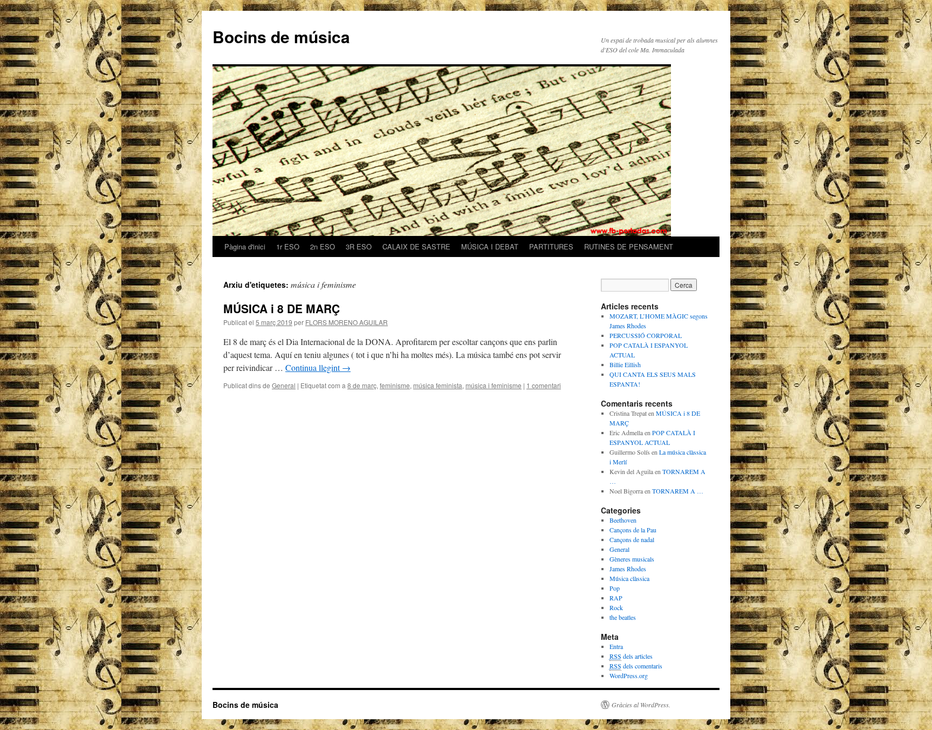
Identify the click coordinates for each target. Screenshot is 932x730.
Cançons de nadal (631, 539)
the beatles (622, 617)
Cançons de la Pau (632, 529)
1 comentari (543, 385)
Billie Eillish (625, 364)
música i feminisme (493, 385)
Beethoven (622, 520)
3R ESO (359, 246)
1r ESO (287, 246)
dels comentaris (635, 665)
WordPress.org (628, 675)
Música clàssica (629, 578)
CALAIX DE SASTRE (416, 246)
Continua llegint (318, 367)
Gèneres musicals (631, 559)
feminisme (395, 385)
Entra (616, 646)
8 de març (361, 385)
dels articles (631, 656)
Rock (616, 607)
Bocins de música (281, 36)
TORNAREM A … (677, 490)
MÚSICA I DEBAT (489, 246)
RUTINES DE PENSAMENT (628, 246)
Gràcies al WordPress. (641, 704)
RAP (615, 597)
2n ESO (322, 246)
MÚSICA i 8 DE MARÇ (281, 308)
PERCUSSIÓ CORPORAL (645, 335)
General (284, 385)
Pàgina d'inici (244, 246)
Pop (614, 588)
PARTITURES (551, 246)
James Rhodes (627, 568)
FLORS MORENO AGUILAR (346, 322)
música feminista (437, 385)
